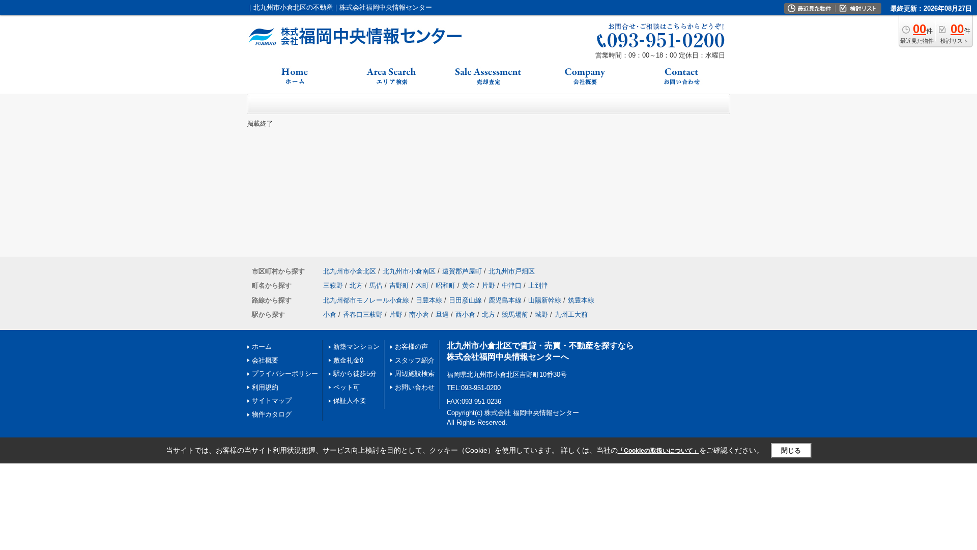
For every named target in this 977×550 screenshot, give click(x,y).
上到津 (538, 285)
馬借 (376, 285)
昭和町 (445, 285)
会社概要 (265, 360)
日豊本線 (429, 300)
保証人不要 (349, 400)
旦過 (442, 314)
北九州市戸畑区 (512, 271)
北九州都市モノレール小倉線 (366, 300)
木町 (422, 285)
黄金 (468, 285)
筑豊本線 (581, 300)
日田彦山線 (465, 300)
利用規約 (265, 387)
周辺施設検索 (415, 373)
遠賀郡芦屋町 (462, 271)
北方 (356, 285)
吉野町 (399, 285)
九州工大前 (571, 314)
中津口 (512, 285)
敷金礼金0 (348, 360)
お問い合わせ (415, 387)
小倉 (329, 314)
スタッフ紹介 (415, 360)
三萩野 (333, 285)
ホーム (262, 346)
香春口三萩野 (363, 314)
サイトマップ (272, 400)
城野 (541, 314)
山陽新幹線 (544, 300)
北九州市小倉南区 (409, 271)
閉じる (791, 450)
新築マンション (356, 346)
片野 (488, 285)
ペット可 (346, 387)
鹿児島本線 (505, 300)
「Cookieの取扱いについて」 (658, 450)
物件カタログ (272, 414)
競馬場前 (515, 314)
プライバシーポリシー (285, 373)
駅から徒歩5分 (355, 373)
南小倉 (419, 314)
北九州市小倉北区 (349, 271)
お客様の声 (411, 346)
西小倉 (465, 314)
